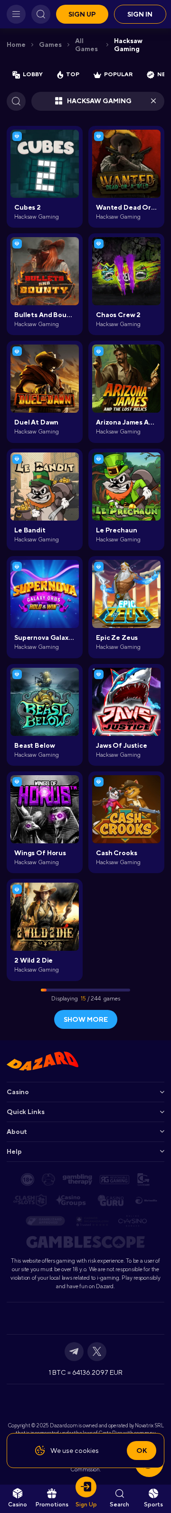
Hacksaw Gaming (128, 45)
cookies (87, 1450)
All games (86, 45)
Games (50, 44)
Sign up (82, 14)
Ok (141, 1450)
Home (16, 44)
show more (86, 1019)
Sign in (139, 14)
